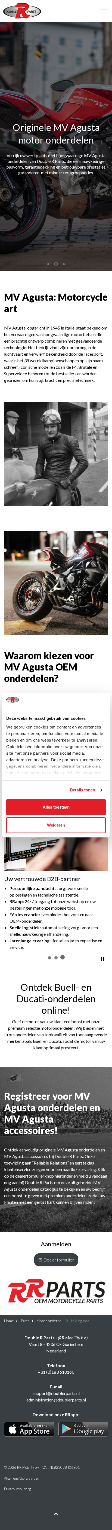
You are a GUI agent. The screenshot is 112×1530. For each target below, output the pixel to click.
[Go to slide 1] (49, 957)
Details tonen (82, 790)
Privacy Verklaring (17, 1489)
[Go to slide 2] (56, 957)
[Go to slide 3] (62, 957)
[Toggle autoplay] (102, 959)
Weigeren (56, 825)
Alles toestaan (56, 807)
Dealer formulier (58, 1259)
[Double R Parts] (22, 11)
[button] (56, 454)
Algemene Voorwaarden (21, 1478)
